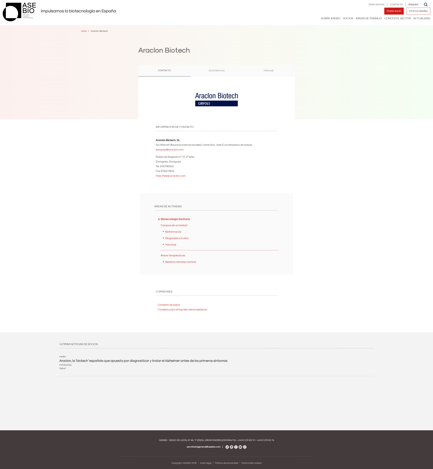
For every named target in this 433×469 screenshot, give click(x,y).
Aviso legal (205, 463)
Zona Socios (376, 4)
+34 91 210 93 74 (265, 440)
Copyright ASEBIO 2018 (184, 463)
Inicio (84, 31)
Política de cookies (252, 463)
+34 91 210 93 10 (246, 440)
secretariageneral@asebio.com (204, 447)
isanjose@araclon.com (170, 149)
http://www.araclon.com (171, 175)
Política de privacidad (226, 463)
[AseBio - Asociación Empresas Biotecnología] (19, 12)
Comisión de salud (169, 304)
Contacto (396, 4)
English (413, 4)
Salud (62, 368)
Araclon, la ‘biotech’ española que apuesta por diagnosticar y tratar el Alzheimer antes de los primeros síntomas (143, 360)
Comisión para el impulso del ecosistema (182, 309)
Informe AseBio (418, 11)
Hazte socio (394, 11)
